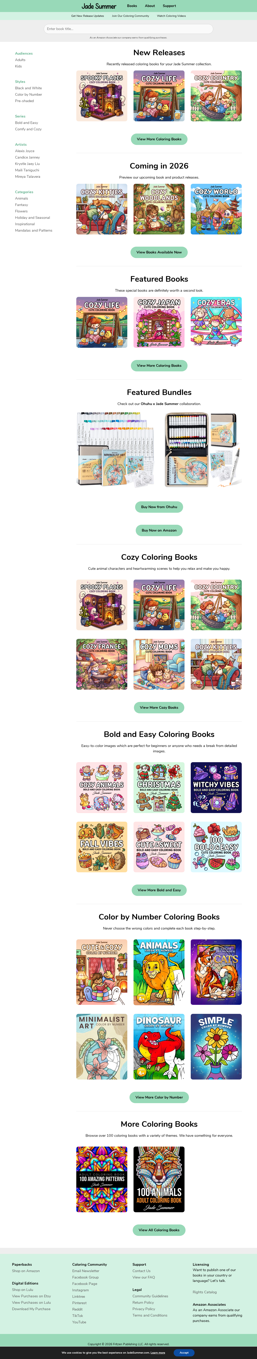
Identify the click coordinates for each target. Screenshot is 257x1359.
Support (169, 6)
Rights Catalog (205, 1292)
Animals (21, 198)
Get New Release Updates (87, 16)
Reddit (77, 1309)
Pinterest (79, 1303)
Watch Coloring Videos (171, 16)
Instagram (80, 1290)
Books (132, 6)
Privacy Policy (144, 1309)
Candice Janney (27, 157)
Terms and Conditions (150, 1315)
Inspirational (25, 224)
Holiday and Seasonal (32, 217)
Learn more (158, 1353)
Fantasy (21, 204)
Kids (18, 66)
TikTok (77, 1315)
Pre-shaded (24, 101)
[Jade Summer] (100, 6)
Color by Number (28, 94)
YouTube (79, 1322)
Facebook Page (84, 1283)
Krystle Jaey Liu (27, 163)
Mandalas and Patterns (33, 230)
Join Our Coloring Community (130, 16)
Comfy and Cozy (28, 129)
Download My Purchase (31, 1309)
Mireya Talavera (27, 176)
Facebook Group (85, 1277)
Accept (184, 1353)
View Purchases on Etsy (31, 1296)
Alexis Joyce (24, 151)
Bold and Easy (26, 122)
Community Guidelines (150, 1296)
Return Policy (143, 1302)
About (150, 6)
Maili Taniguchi (27, 170)
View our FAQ (144, 1277)
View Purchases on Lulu (31, 1302)
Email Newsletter (85, 1271)
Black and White (28, 88)
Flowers (21, 211)
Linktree (78, 1296)
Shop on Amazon (26, 1271)
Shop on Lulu (22, 1289)
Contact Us (142, 1271)
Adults (20, 59)
